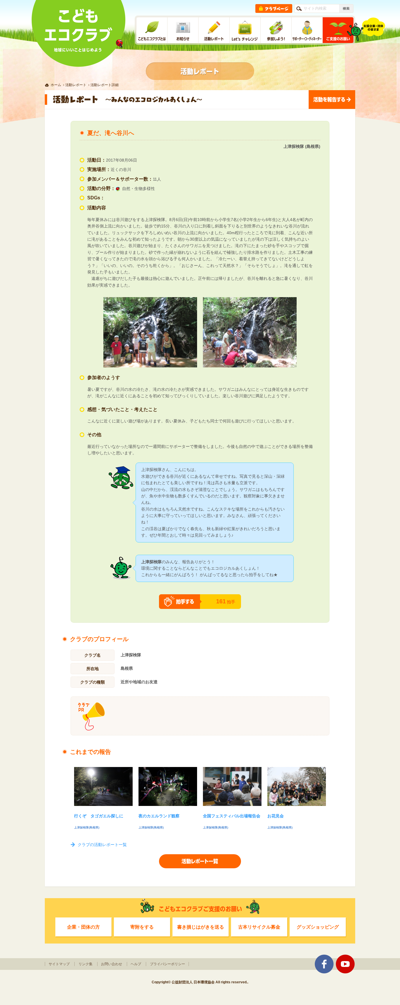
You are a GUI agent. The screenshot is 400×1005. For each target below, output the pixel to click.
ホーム (56, 85)
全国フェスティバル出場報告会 (231, 816)
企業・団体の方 (83, 926)
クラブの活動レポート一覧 (102, 844)
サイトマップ (59, 964)
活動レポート (75, 85)
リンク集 (85, 964)
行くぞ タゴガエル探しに (98, 816)
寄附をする (142, 926)
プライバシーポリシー (167, 964)
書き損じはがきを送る (200, 926)
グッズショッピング (318, 926)
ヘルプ (136, 964)
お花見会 (275, 816)
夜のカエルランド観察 (159, 816)
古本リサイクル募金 (259, 926)
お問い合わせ (111, 964)
